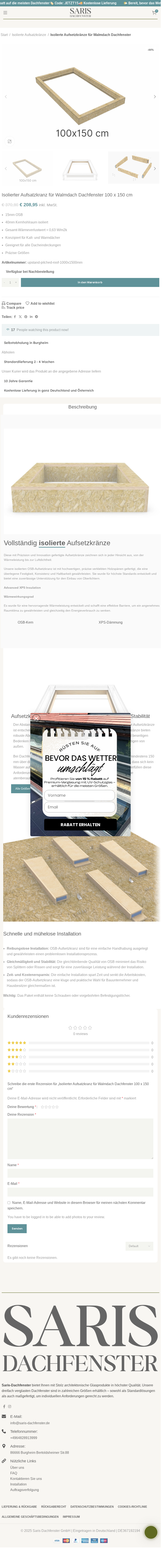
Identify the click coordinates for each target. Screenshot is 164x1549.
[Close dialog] (36, 718)
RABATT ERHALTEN (80, 825)
